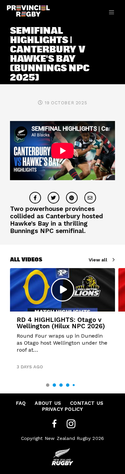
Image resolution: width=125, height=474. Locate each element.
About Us (48, 403)
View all (98, 259)
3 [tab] (61, 385)
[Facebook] (54, 424)
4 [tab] (67, 385)
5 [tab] (74, 385)
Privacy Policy (62, 409)
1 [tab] (47, 385)
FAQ (21, 403)
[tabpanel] (62, 321)
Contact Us (86, 403)
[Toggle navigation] (111, 12)
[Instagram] (71, 424)
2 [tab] (54, 385)
